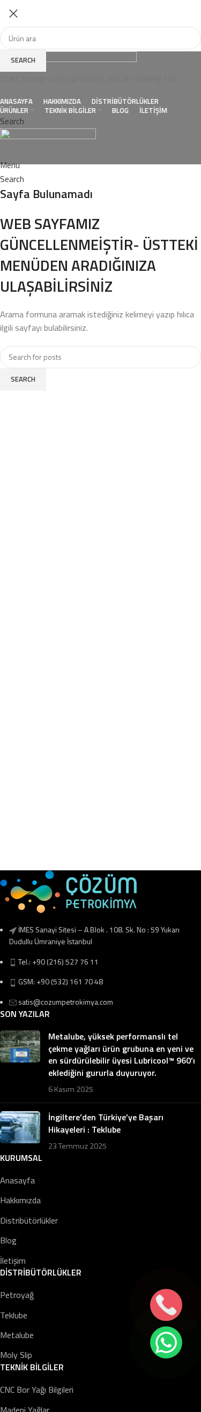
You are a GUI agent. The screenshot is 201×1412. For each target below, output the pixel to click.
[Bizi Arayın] (166, 1305)
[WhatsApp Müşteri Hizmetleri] (166, 1342)
